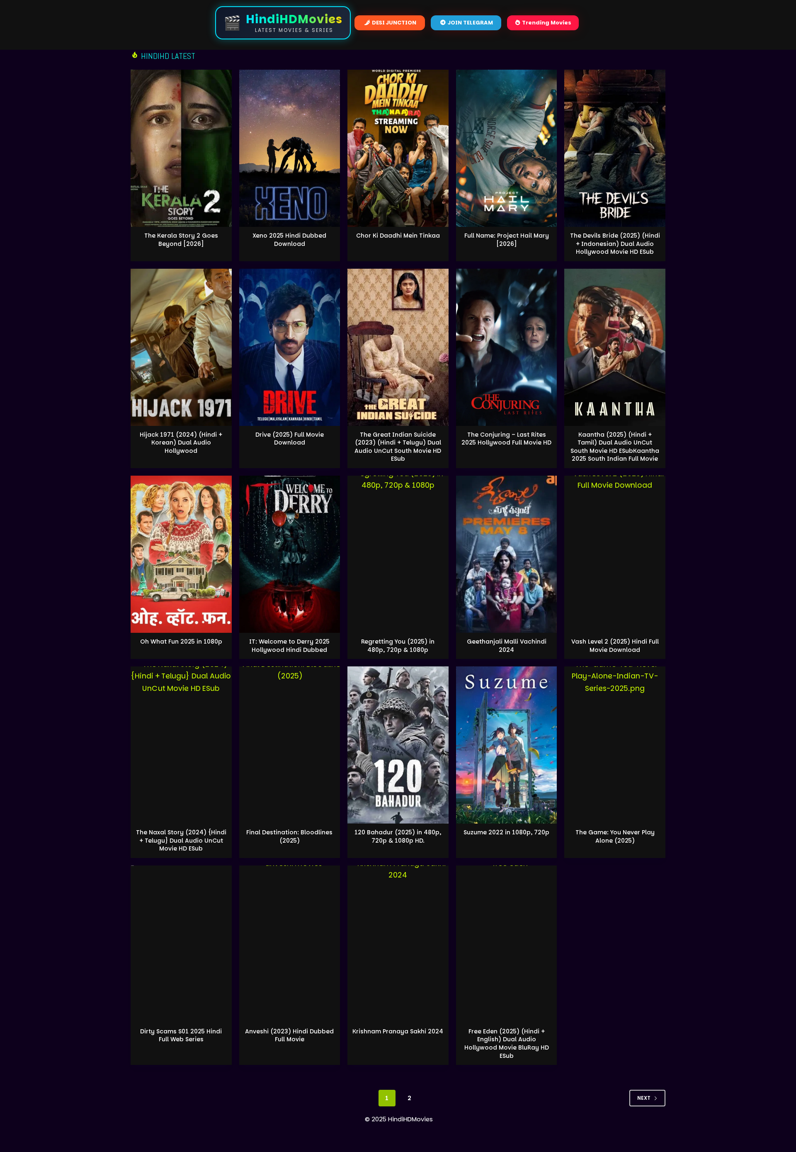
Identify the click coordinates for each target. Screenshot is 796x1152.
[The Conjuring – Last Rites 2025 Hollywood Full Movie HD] (506, 347)
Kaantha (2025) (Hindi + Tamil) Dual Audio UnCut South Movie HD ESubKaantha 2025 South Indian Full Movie (614, 446)
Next (643, 1097)
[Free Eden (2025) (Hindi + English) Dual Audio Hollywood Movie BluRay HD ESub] (506, 944)
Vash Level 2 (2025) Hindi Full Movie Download (615, 645)
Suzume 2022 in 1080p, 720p (506, 832)
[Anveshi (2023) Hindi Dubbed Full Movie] (289, 944)
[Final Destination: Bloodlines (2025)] (289, 745)
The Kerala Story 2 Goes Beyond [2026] (181, 239)
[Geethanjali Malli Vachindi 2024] (506, 554)
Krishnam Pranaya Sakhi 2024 (397, 1031)
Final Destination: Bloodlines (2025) (289, 836)
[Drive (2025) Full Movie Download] (289, 347)
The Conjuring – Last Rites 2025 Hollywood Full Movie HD (506, 438)
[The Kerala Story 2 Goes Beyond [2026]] (181, 148)
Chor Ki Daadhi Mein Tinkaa (398, 235)
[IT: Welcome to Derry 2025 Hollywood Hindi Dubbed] (289, 554)
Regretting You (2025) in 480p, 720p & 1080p (397, 645)
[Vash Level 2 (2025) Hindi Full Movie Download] (614, 554)
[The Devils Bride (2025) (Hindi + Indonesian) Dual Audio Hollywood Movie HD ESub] (614, 148)
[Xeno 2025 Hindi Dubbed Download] (289, 148)
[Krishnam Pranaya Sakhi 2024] (398, 944)
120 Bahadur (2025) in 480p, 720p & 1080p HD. (397, 836)
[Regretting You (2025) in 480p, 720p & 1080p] (398, 554)
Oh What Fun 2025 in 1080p (181, 641)
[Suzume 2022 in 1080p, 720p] (506, 745)
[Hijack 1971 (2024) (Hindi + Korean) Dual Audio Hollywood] (181, 347)
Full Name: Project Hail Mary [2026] (506, 239)
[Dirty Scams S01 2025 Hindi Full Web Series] (181, 944)
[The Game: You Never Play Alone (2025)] (614, 745)
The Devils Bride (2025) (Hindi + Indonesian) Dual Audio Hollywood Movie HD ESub (615, 243)
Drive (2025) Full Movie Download (289, 438)
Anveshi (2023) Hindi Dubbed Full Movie (289, 1035)
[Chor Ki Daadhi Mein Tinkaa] (398, 148)
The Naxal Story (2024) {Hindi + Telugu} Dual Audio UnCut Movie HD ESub (181, 840)
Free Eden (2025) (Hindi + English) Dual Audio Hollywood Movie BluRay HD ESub (506, 1043)
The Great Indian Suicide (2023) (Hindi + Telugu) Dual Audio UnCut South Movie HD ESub (397, 446)
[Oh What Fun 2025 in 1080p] (181, 554)
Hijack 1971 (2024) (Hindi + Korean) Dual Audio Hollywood (181, 442)
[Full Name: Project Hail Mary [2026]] (506, 148)
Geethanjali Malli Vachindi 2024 (506, 645)
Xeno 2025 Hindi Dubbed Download (289, 239)
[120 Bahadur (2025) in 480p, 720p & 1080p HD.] (398, 745)
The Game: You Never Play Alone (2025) (615, 836)
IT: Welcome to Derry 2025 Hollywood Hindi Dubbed (289, 645)
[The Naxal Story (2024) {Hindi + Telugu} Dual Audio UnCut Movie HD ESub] (181, 745)
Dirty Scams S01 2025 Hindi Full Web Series (181, 1035)
